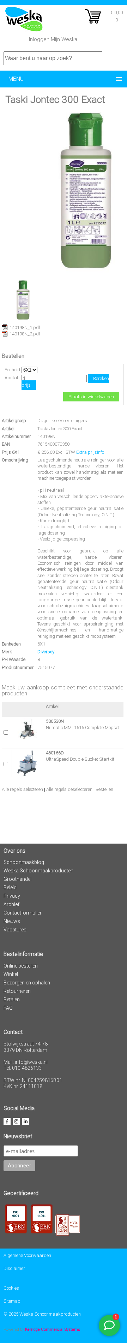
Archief (11, 904)
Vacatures (15, 929)
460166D (55, 752)
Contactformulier (23, 913)
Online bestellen (21, 966)
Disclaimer (14, 1268)
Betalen (12, 999)
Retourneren (17, 991)
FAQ (8, 1008)
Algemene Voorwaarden (27, 1255)
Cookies (11, 1288)
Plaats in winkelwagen (91, 396)
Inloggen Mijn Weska (53, 39)
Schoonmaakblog (24, 862)
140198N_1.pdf (25, 327)
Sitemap (12, 1301)
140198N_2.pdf (25, 333)
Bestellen (104, 789)
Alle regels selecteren (22, 789)
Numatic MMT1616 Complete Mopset (83, 727)
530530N (55, 721)
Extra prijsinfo (90, 452)
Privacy (12, 896)
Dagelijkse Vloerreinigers (62, 420)
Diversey (45, 651)
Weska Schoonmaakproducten (38, 870)
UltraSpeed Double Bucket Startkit (80, 759)
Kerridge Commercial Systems (52, 1329)
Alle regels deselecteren (69, 789)
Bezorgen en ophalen (27, 982)
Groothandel (17, 879)
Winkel (11, 974)
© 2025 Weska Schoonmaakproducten (42, 1314)
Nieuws (12, 921)
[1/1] (23, 319)
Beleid (10, 887)
